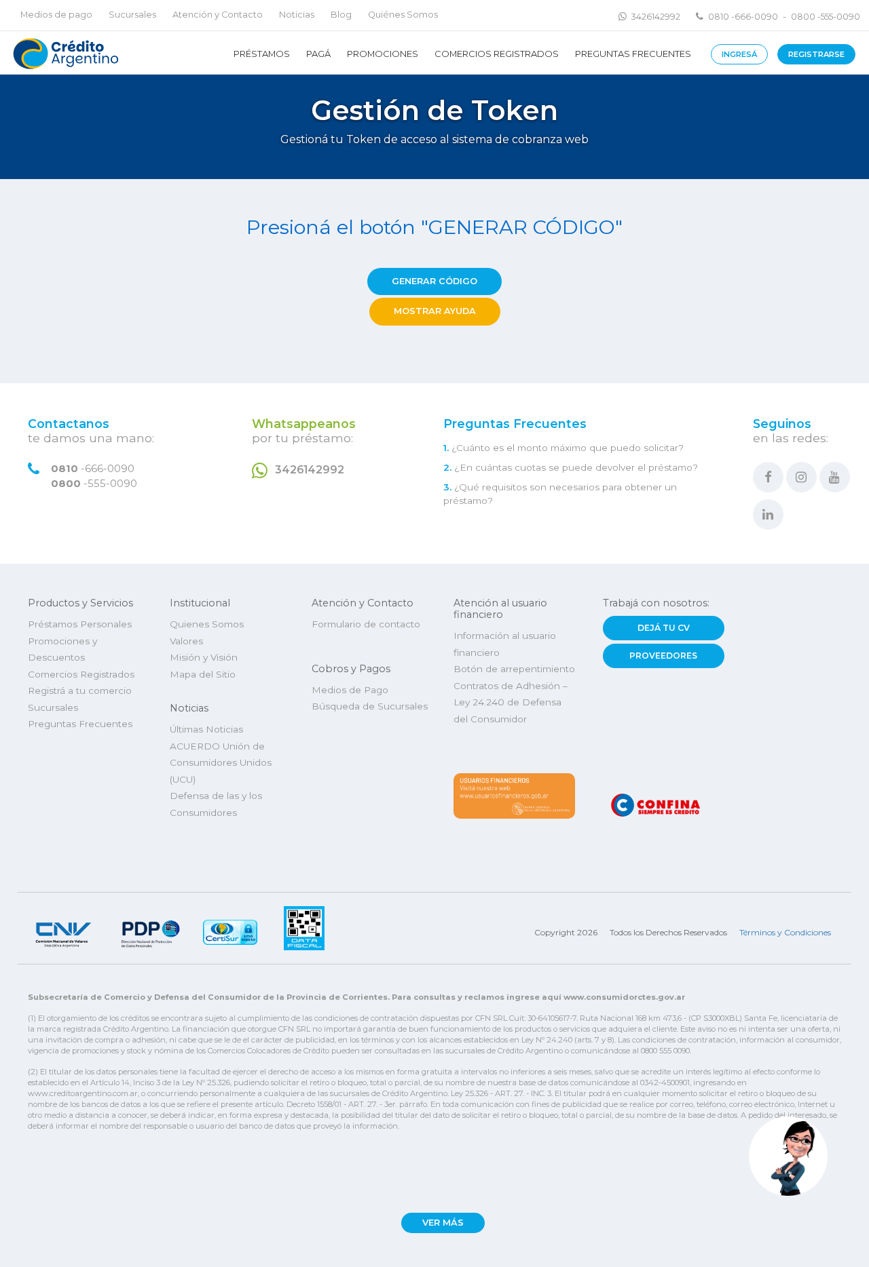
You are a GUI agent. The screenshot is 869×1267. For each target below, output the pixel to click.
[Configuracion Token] (64, 52)
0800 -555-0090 (825, 17)
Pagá (318, 53)
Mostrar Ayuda (435, 311)
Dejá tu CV (663, 628)
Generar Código (434, 281)
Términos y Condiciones (785, 932)
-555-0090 (94, 483)
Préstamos (262, 53)
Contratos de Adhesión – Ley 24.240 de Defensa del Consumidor (511, 702)
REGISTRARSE (816, 54)
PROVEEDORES (663, 655)
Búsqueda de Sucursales (370, 706)
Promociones (382, 53)
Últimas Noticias (206, 729)
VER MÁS (443, 1222)
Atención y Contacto (217, 14)
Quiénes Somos (403, 14)
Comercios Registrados (496, 53)
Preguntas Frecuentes (633, 53)
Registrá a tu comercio (80, 690)
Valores (186, 641)
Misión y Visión (204, 657)
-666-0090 (92, 469)
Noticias (296, 14)
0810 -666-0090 (743, 17)
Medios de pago (56, 14)
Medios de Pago (350, 689)
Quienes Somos (207, 624)
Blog (341, 14)
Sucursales (132, 14)
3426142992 (655, 17)
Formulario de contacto (366, 624)
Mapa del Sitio (203, 674)
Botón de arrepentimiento (514, 668)
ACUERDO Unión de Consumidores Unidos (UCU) (221, 763)
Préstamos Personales (80, 624)
